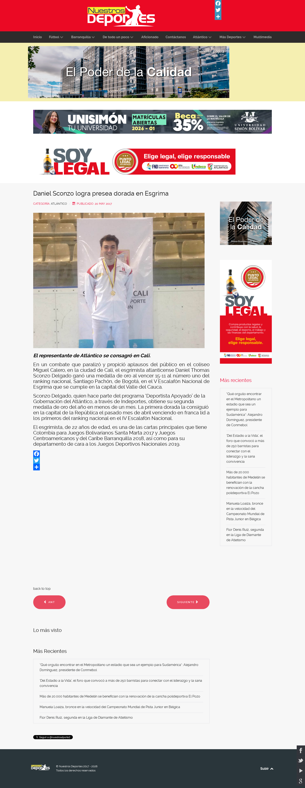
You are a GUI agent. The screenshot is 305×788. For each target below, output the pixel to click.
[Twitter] (246, 10)
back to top (42, 589)
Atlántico (59, 203)
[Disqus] (121, 527)
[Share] (246, 16)
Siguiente (186, 602)
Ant (51, 602)
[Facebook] (246, 3)
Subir (265, 769)
